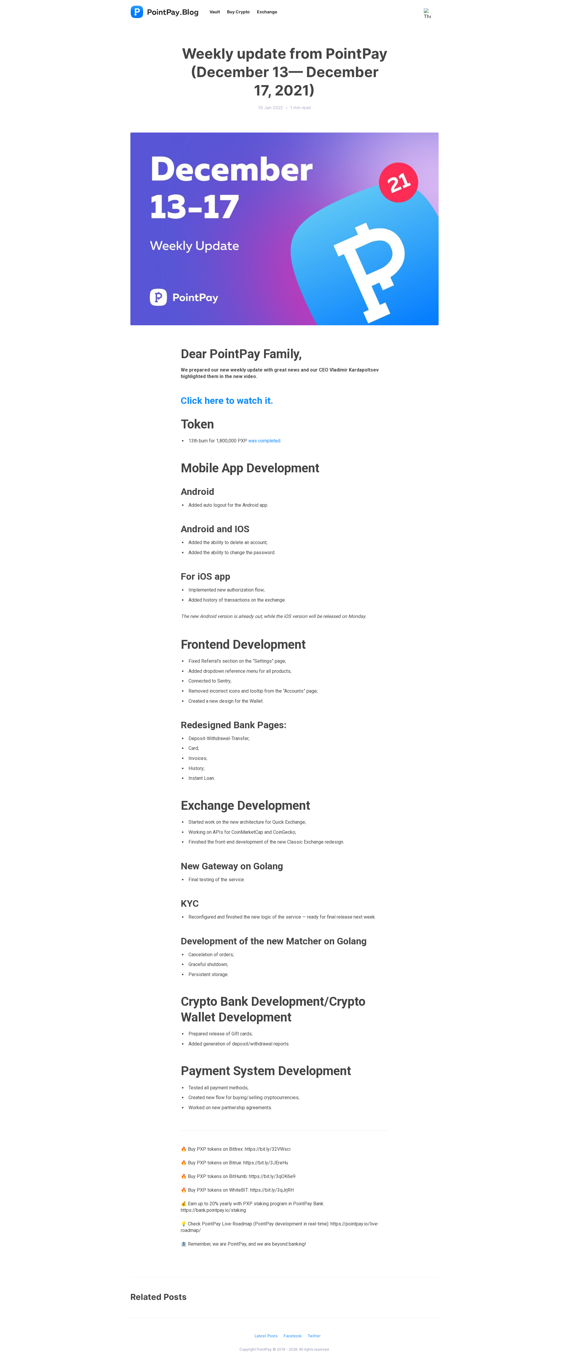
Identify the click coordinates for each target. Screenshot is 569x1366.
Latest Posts (266, 1335)
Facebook (293, 1335)
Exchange (267, 11)
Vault (215, 11)
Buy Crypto (238, 11)
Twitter (314, 1335)
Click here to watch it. (227, 400)
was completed (264, 441)
